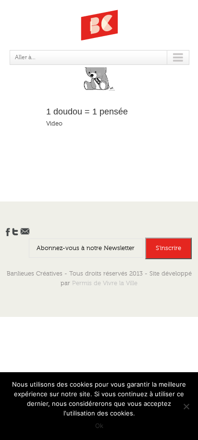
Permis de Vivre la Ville (104, 283)
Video (54, 123)
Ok (99, 425)
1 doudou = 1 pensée (87, 111)
